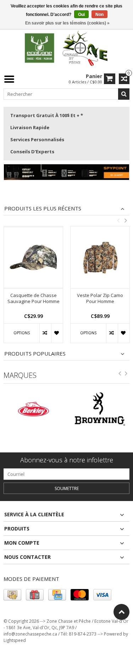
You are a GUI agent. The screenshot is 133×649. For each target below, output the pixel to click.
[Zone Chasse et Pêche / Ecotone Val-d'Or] (66, 47)
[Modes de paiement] (12, 594)
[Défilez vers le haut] (121, 612)
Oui (81, 14)
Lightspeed (15, 640)
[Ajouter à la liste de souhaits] (57, 333)
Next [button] (125, 220)
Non (99, 14)
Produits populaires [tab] (35, 353)
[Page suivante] (126, 374)
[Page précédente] (120, 374)
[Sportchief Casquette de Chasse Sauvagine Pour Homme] (33, 257)
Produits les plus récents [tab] (42, 208)
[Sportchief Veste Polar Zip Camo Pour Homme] (100, 257)
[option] (33, 288)
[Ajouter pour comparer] (45, 333)
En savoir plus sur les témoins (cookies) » (67, 23)
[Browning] (61, 409)
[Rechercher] (123, 94)
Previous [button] (118, 220)
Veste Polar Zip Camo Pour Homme (100, 298)
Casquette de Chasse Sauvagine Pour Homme (33, 298)
